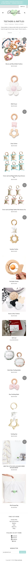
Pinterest (14, 537)
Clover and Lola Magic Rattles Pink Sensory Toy (14, 209)
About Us (14, 526)
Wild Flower (14, 104)
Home (6, 24)
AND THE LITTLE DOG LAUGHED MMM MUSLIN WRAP (14, 466)
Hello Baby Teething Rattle (14, 370)
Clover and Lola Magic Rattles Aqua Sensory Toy (14, 176)
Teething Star (14, 434)
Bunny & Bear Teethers (14, 313)
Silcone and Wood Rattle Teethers (14, 64)
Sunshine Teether (14, 249)
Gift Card (14, 338)
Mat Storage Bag (14, 505)
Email (14, 541)
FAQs (14, 528)
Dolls (14, 525)
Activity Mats (14, 519)
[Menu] (3, 13)
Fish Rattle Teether (14, 281)
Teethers (14, 523)
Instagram (14, 539)
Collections (11, 24)
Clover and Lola (18, 560)
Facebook (14, 535)
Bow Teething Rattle (14, 394)
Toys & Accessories (14, 521)
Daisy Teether (14, 143)
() (22, 6)
